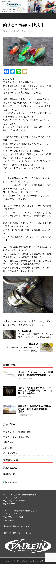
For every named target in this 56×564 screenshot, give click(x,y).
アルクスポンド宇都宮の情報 (17, 432)
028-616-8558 (9, 504)
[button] (51, 16)
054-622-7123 (9, 520)
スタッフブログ (10, 452)
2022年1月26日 (13, 31)
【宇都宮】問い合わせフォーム (17, 526)
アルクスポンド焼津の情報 (16, 437)
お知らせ (7, 447)
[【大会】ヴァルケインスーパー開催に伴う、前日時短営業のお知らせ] (9, 375)
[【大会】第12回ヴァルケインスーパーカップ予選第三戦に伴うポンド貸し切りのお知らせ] (9, 393)
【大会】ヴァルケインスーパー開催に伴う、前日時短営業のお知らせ (35, 373)
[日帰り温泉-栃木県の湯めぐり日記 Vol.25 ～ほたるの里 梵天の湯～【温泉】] (9, 411)
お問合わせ (8, 442)
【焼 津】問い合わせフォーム (17, 532)
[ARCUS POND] (28, 11)
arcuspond (29, 31)
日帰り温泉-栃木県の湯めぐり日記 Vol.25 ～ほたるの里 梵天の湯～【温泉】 (34, 408)
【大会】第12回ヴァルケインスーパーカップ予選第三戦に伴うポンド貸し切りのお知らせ (35, 390)
